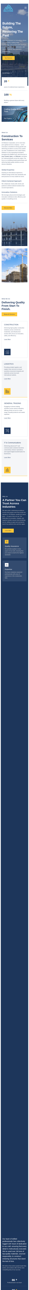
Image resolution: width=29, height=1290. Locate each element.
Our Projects (8, 118)
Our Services (8, 58)
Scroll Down (6, 73)
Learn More (7, 339)
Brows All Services (9, 314)
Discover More (8, 208)
